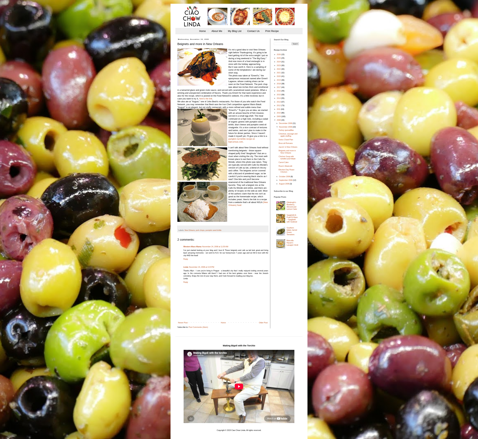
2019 (279, 80)
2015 (279, 95)
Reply (185, 259)
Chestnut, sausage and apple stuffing (288, 135)
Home (202, 31)
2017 (279, 87)
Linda (185, 267)
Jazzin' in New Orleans (288, 147)
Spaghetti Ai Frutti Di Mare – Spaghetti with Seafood (292, 218)
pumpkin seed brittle (213, 230)
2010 (279, 113)
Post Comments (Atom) (198, 327)
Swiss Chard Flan (286, 140)
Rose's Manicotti (285, 166)
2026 (279, 54)
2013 (279, 102)
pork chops (200, 230)
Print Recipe (272, 31)
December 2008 (286, 123)
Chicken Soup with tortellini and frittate (287, 157)
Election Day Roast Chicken (286, 171)
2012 (279, 105)
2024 (279, 62)
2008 (279, 120)
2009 (279, 116)
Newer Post (183, 323)
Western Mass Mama (192, 246)
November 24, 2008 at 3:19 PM (201, 267)
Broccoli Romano (286, 143)
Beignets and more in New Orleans (287, 151)
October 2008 (285, 176)
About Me (216, 31)
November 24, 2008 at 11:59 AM (215, 246)
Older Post (263, 323)
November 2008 (286, 127)
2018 (279, 84)
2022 (279, 69)
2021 (279, 73)
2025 (279, 58)
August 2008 (284, 184)
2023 (279, 65)
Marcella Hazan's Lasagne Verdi (292, 242)
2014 (279, 98)
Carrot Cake (284, 162)
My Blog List (234, 31)
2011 (279, 109)
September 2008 (286, 180)
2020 (279, 76)
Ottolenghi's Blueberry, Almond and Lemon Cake (292, 205)
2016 (279, 91)
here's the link (205, 99)
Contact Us (253, 31)
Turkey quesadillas (286, 130)
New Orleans (190, 230)
